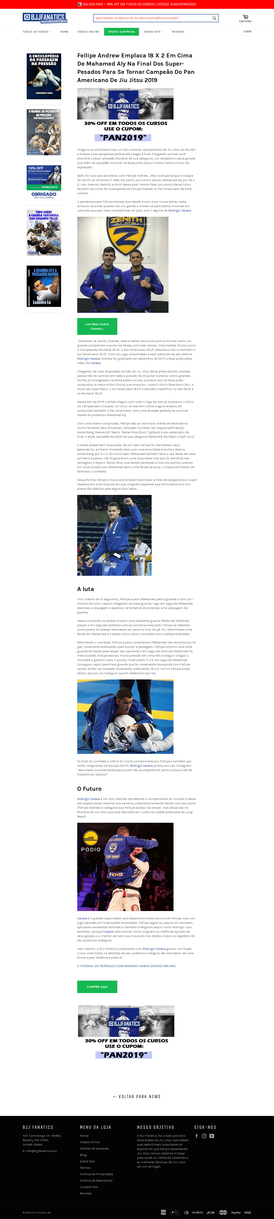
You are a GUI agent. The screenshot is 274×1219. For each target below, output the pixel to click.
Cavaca (95, 363)
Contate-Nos (89, 1187)
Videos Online (90, 1142)
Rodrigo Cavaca (88, 358)
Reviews (178, 31)
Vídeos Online (88, 31)
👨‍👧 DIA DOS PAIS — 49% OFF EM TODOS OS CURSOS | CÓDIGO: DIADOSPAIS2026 (137, 4)
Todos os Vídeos (36, 31)
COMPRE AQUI (97, 987)
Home (64, 31)
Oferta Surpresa (121, 31)
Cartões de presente (94, 1148)
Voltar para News (139, 1096)
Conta (247, 31)
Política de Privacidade (96, 1174)
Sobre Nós (152, 31)
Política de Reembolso (96, 1180)
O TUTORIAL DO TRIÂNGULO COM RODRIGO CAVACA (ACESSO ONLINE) (126, 966)
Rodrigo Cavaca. (180, 210)
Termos (85, 1168)
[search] (156, 18)
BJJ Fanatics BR (42, 1212)
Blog (83, 1155)
